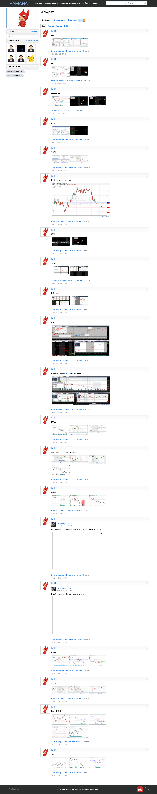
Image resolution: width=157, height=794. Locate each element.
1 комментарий (57, 167)
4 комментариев (57, 670)
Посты (130, 3)
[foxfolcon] (31, 58)
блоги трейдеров (14, 71)
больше (34, 32)
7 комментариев (57, 439)
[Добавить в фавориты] (147, 31)
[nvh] (31, 48)
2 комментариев (57, 51)
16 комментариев (58, 280)
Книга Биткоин (13, 75)
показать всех (32, 40)
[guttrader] (21, 48)
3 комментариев (57, 139)
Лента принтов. (64, 524)
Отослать (87, 51)
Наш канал (146, 788)
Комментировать (57, 81)
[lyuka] (21, 58)
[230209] (11, 58)
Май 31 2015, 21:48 (64, 590)
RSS (80, 20)
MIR (53, 31)
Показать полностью (73, 51)
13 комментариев (58, 110)
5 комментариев (57, 479)
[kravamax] (11, 48)
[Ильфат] (45, 33)
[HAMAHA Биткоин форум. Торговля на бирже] (19, 3)
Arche (68, 373)
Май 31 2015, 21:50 (64, 526)
